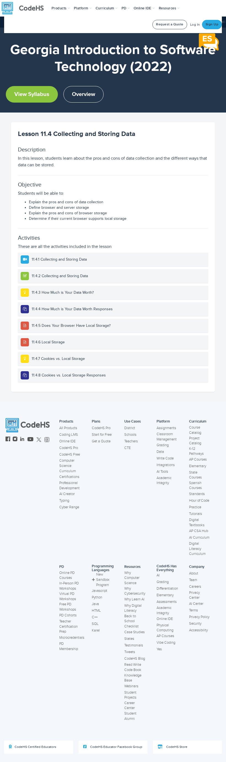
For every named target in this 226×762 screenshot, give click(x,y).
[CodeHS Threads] (47, 440)
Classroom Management (167, 437)
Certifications (69, 477)
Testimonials (133, 645)
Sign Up (212, 24)
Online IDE (67, 441)
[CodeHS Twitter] (39, 440)
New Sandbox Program (102, 579)
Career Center (129, 705)
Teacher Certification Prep (68, 626)
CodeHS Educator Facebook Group (115, 747)
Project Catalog (195, 441)
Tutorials (195, 514)
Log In (195, 25)
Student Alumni (130, 716)
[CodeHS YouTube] (30, 440)
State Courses (195, 475)
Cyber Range (69, 507)
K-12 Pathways (196, 451)
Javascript (99, 591)
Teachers (131, 441)
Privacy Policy (199, 617)
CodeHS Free (69, 454)
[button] (61, 8)
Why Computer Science (131, 578)
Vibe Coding (166, 642)
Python (97, 597)
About (193, 573)
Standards (197, 494)
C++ (95, 617)
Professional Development (69, 485)
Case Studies (134, 632)
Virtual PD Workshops (67, 596)
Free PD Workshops (67, 607)
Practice (195, 507)
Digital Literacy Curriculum (197, 548)
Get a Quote (101, 441)
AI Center (196, 603)
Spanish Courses (195, 485)
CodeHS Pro (68, 448)
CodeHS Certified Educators (35, 747)
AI (158, 575)
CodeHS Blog (134, 658)
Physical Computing (165, 628)
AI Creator (67, 494)
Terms (193, 610)
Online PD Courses (67, 575)
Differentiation (167, 588)
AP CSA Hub (198, 531)
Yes (159, 649)
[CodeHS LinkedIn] (22, 440)
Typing (64, 500)
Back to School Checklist (131, 621)
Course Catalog (195, 430)
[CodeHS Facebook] (8, 440)
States (129, 639)
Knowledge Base (132, 678)
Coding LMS (68, 434)
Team (193, 580)
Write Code (165, 458)
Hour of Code (199, 500)
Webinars (131, 686)
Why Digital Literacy (133, 608)
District (129, 428)
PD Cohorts (68, 615)
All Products (68, 428)
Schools (130, 434)
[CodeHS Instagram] (15, 440)
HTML (96, 610)
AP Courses (198, 459)
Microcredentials (71, 637)
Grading (163, 445)
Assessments (167, 602)
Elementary (197, 466)
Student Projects (130, 695)
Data (160, 452)
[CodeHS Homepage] (25, 8)
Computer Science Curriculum (67, 465)
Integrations (166, 465)
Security (195, 623)
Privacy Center (194, 595)
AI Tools (162, 471)
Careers (195, 586)
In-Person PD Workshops (69, 586)
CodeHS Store (176, 747)
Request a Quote (170, 24)
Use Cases (132, 421)
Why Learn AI (134, 599)
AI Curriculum (199, 537)
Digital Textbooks (197, 522)
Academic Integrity (164, 480)
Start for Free (102, 434)
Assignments (166, 428)
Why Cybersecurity (134, 591)
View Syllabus (31, 94)
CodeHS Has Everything (167, 568)
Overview (83, 94)
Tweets (129, 652)
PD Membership (68, 646)
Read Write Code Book (132, 667)
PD (61, 567)
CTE (127, 448)
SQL (95, 624)
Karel (96, 630)
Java (95, 604)
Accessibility (198, 630)
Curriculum (197, 421)
